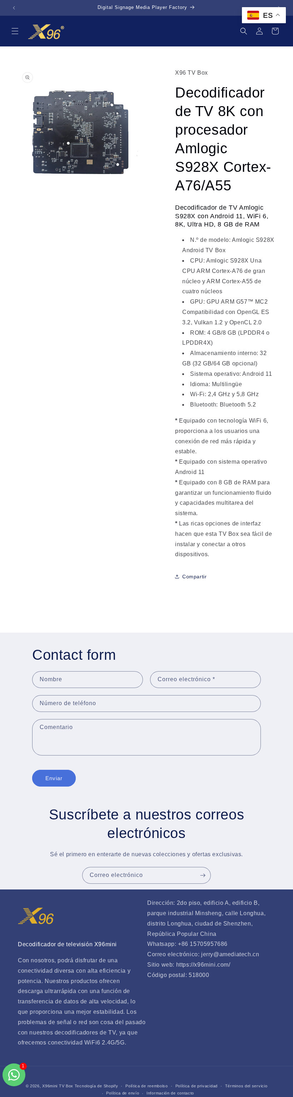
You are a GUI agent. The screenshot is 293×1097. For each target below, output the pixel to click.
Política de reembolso (146, 1086)
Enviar (54, 778)
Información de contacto (170, 1093)
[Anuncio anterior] (14, 8)
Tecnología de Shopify (96, 1086)
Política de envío (122, 1093)
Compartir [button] (194, 576)
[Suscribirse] (202, 875)
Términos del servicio (246, 1086)
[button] (15, 31)
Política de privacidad (196, 1086)
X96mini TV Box (58, 1086)
